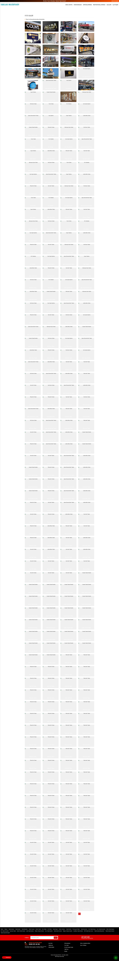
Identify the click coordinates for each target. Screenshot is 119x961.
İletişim (65, 951)
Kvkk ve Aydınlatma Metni (85, 943)
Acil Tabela (50, 929)
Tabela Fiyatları (11, 929)
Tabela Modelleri (24, 929)
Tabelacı (5, 929)
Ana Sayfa (50, 943)
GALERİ (109, 4)
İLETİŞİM (115, 4)
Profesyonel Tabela (76, 929)
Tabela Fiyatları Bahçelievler (99, 931)
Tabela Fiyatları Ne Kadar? (5, 932)
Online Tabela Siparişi (110, 929)
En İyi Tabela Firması (92, 929)
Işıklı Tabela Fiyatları (30, 931)
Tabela (2, 929)
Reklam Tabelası (62, 929)
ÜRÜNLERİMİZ (87, 4)
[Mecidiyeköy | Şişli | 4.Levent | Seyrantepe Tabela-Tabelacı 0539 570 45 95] (10, 4)
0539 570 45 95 (115, 1)
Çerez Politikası (83, 945)
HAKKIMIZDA (78, 4)
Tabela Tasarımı (31, 929)
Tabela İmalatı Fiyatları (58, 931)
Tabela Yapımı (55, 929)
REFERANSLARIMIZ (99, 4)
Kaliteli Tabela (38, 929)
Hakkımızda (51, 945)
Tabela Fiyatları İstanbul (109, 931)
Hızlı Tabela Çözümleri (5, 931)
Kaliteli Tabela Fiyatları (21, 931)
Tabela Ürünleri (68, 929)
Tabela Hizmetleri (84, 929)
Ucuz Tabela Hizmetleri (101, 929)
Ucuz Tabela (44, 929)
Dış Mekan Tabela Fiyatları (78, 931)
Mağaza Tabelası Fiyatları (67, 931)
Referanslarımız (67, 943)
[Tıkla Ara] (3, 957)
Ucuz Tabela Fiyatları (48, 931)
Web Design (59, 956)
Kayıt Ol (55, 937)
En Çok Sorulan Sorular (68, 947)
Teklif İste (66, 949)
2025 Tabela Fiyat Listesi (88, 931)
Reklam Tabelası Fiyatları (39, 931)
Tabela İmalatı (17, 929)
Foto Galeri (66, 945)
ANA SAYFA (68, 4)
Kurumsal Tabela (13, 931)
